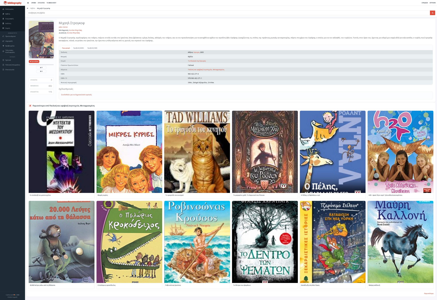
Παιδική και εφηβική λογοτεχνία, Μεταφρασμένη (206, 69)
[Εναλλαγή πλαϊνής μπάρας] (27, 2)
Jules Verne (63, 27)
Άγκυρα (196, 52)
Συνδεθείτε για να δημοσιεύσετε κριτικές (76, 95)
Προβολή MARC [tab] (78, 48)
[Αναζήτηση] (432, 13)
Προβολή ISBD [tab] (92, 48)
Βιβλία (32, 8)
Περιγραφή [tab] (66, 48)
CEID (18, 295)
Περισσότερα (428, 293)
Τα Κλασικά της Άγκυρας (197, 61)
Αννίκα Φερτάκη (75, 30)
